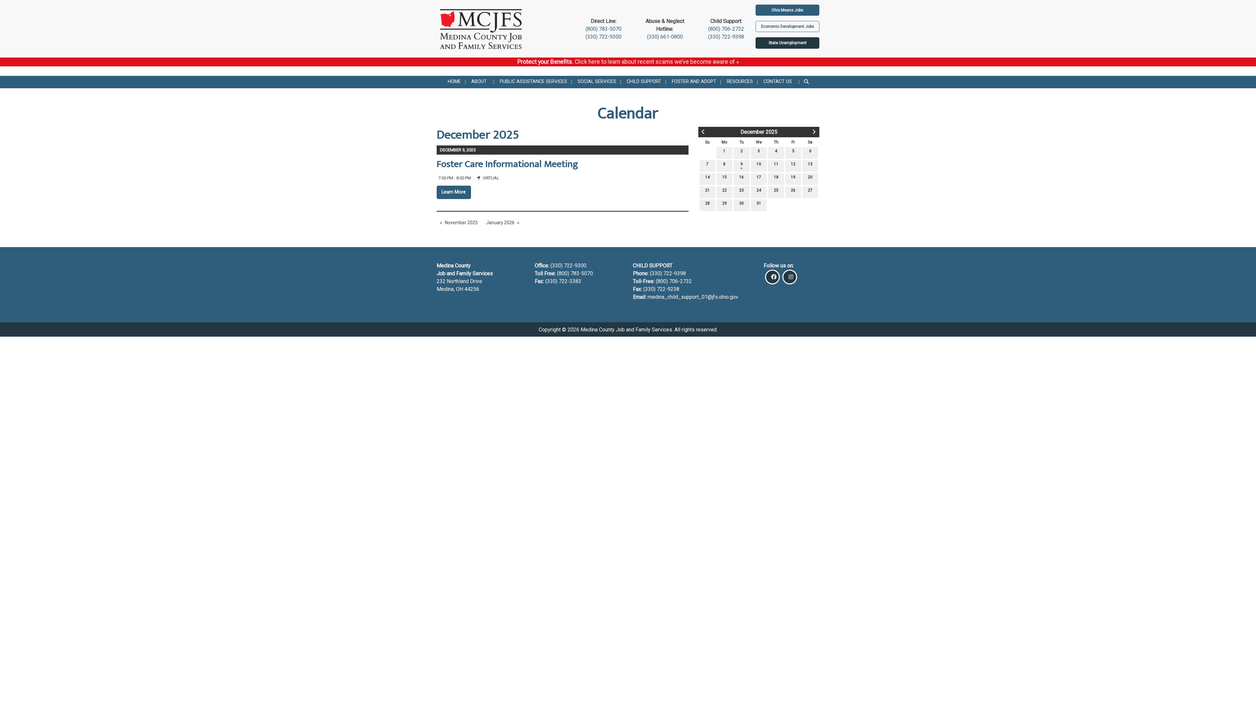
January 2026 (500, 222)
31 (759, 203)
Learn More (454, 192)
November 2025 (461, 222)
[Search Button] (807, 82)
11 (776, 164)
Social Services (597, 81)
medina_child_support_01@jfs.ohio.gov (693, 297)
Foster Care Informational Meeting (507, 164)
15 (724, 177)
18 (776, 177)
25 (776, 190)
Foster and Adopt (694, 81)
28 (707, 203)
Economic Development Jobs (787, 26)
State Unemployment (788, 43)
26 (793, 190)
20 (810, 177)
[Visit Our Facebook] (772, 277)
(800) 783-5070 (603, 29)
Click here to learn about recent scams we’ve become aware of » (657, 62)
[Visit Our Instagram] (789, 277)
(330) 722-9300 (603, 37)
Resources (740, 81)
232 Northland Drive (459, 281)
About (479, 81)
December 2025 (759, 132)
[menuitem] (454, 82)
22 (724, 190)
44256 (471, 289)
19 (793, 177)
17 (759, 177)
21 (707, 190)
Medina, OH (450, 289)
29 (724, 203)
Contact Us (777, 81)
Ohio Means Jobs (787, 10)
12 (793, 164)
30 (741, 203)
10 (759, 164)
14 (707, 177)
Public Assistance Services (533, 81)
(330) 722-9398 (726, 37)
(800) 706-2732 (726, 29)
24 (759, 190)
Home (454, 81)
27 (810, 190)
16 (741, 177)
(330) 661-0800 (665, 37)
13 (810, 164)
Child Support (644, 81)
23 (741, 190)
